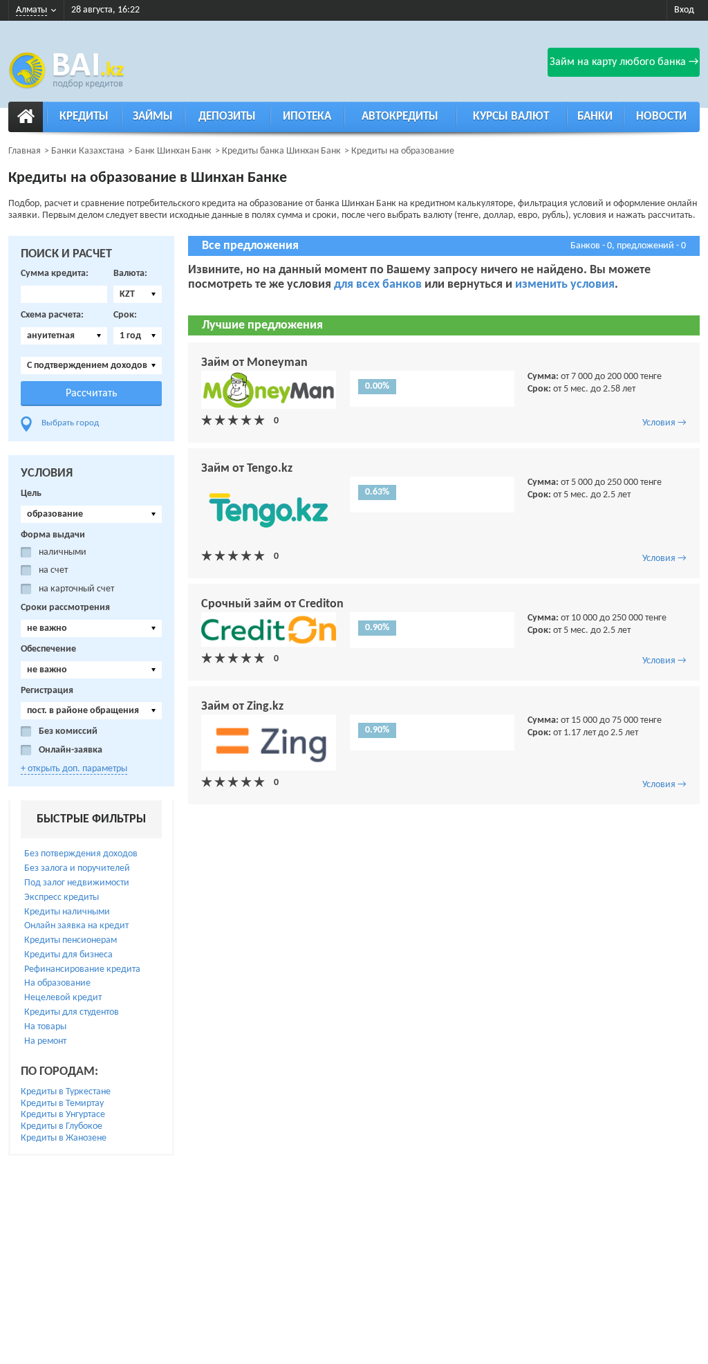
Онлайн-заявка (70, 750)
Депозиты (227, 116)
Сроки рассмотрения (65, 607)
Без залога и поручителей (77, 868)
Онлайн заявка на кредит (76, 926)
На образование (57, 983)
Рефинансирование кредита (82, 969)
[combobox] (137, 294)
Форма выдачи (53, 535)
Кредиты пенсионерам (70, 940)
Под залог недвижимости (76, 883)
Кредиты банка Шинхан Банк (281, 151)
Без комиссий (68, 731)
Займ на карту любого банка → (624, 62)
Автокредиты (400, 116)
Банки (595, 116)
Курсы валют (511, 116)
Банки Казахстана (87, 151)
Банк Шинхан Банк (173, 151)
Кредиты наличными (67, 912)
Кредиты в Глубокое (61, 1126)
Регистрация (47, 690)
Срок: (125, 315)
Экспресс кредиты (61, 897)
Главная (24, 151)
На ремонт (45, 1041)
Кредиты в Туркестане (66, 1092)
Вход (684, 10)
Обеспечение (48, 649)
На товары (45, 1027)
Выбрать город (70, 422)
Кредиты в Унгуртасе (63, 1114)
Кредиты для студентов (71, 1012)
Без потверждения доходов (81, 854)
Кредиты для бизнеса (68, 955)
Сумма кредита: (54, 273)
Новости (661, 116)
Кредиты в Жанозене (63, 1138)
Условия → (664, 423)
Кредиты (84, 116)
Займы (153, 116)
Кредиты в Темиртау (62, 1103)
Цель (31, 493)
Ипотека (307, 116)
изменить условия (565, 284)
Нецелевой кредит (63, 998)
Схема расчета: (52, 315)
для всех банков (379, 284)
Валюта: (130, 273)
